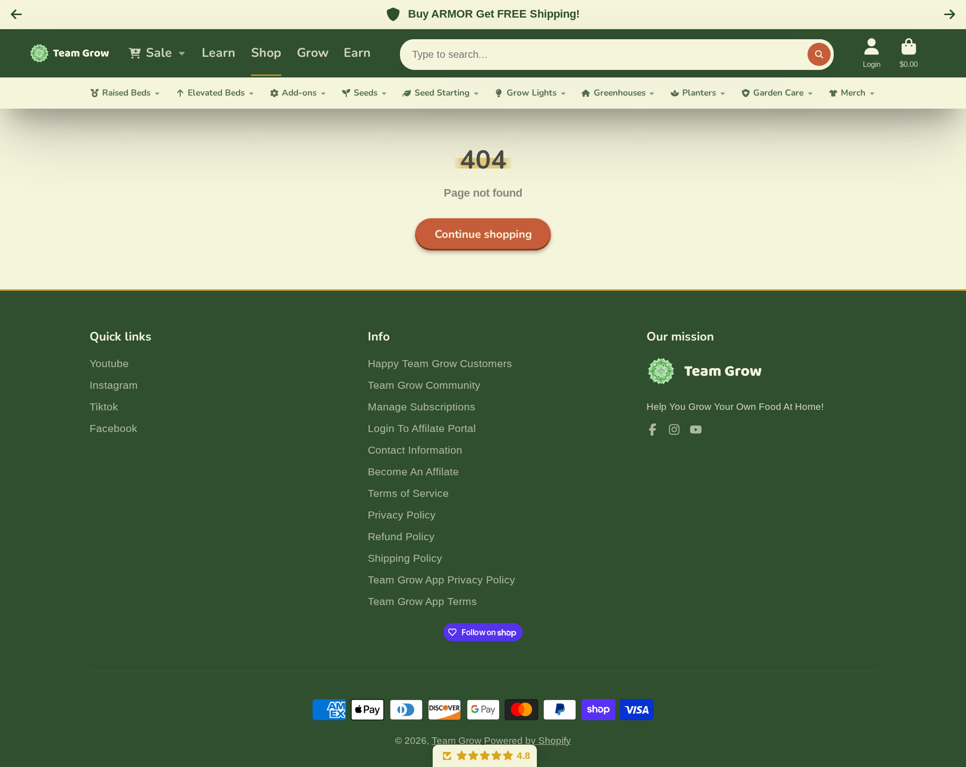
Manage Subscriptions (421, 406)
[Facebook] (653, 429)
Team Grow (456, 740)
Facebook (113, 428)
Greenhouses (620, 93)
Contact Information (415, 450)
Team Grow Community (424, 385)
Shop (266, 52)
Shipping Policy (405, 558)
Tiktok (104, 406)
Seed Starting (442, 93)
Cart (909, 53)
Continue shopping (483, 234)
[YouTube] (696, 429)
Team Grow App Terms (422, 601)
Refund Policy (401, 536)
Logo (69, 53)
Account (871, 53)
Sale (159, 52)
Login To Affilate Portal (422, 428)
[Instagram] (674, 429)
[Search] (819, 54)
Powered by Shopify (527, 740)
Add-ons (299, 93)
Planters (699, 93)
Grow (313, 52)
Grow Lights (531, 93)
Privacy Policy (402, 515)
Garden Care (778, 93)
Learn (218, 52)
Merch (853, 93)
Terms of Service (408, 493)
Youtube (109, 363)
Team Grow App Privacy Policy (441, 579)
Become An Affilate (413, 471)
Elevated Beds (216, 93)
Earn (357, 52)
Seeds (365, 93)
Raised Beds (126, 93)
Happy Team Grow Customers (440, 363)
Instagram (114, 385)
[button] (485, 756)
